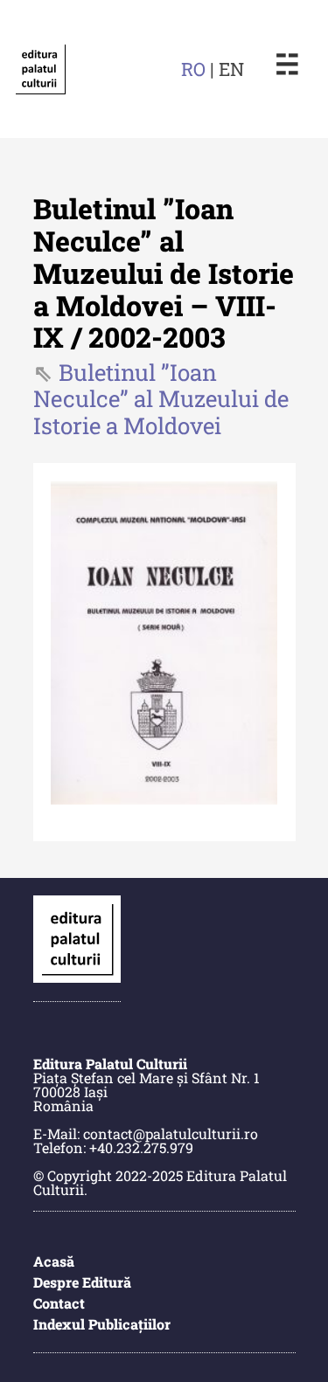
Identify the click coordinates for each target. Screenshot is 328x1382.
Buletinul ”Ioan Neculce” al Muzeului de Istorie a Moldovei (161, 399)
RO (193, 69)
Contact (59, 1303)
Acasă (53, 1261)
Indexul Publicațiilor (102, 1324)
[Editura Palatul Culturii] (40, 69)
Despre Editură (82, 1282)
